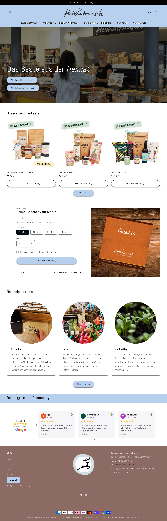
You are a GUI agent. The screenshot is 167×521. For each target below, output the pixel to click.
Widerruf (13, 480)
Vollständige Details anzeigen (66, 272)
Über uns (10, 464)
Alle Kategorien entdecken (23, 88)
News (9, 469)
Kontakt (10, 474)
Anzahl (18, 238)
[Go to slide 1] (94, 439)
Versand (30, 222)
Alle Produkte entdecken (22, 80)
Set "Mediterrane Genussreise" (20, 172)
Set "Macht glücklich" (68, 172)
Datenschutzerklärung (92, 517)
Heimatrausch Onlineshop (42, 517)
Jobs (9, 459)
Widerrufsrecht (77, 517)
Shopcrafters (66, 517)
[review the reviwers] (72, 415)
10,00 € (22, 232)
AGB (103, 517)
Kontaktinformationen (122, 517)
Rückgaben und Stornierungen (19, 485)
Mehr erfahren (83, 384)
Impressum (136, 517)
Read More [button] (44, 434)
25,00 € (36, 232)
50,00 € (50, 232)
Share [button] (21, 272)
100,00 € (65, 232)
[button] (10, 12)
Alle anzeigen (83, 192)
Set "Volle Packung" (119, 172)
